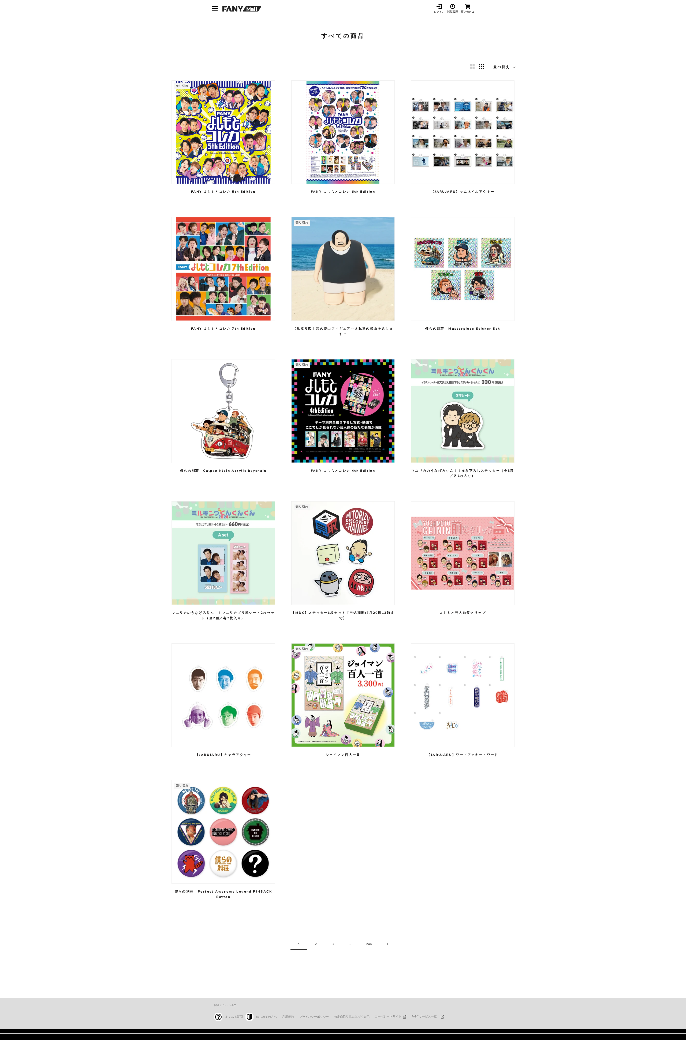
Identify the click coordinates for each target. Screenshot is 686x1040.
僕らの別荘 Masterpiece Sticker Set (462, 328)
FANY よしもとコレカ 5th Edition (223, 192)
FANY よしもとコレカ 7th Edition (223, 328)
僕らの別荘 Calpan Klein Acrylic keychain (223, 471)
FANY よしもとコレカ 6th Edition (343, 192)
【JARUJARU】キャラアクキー (223, 755)
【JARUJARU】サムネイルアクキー (463, 192)
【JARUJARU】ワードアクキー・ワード (462, 755)
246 (369, 944)
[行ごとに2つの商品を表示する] (472, 66)
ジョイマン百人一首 (343, 755)
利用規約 (288, 1017)
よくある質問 (234, 1017)
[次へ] (387, 944)
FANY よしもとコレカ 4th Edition (343, 471)
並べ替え (502, 67)
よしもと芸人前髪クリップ (462, 613)
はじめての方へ (266, 1017)
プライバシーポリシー (314, 1017)
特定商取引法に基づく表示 (352, 1017)
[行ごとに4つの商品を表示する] (481, 66)
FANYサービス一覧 (424, 1017)
